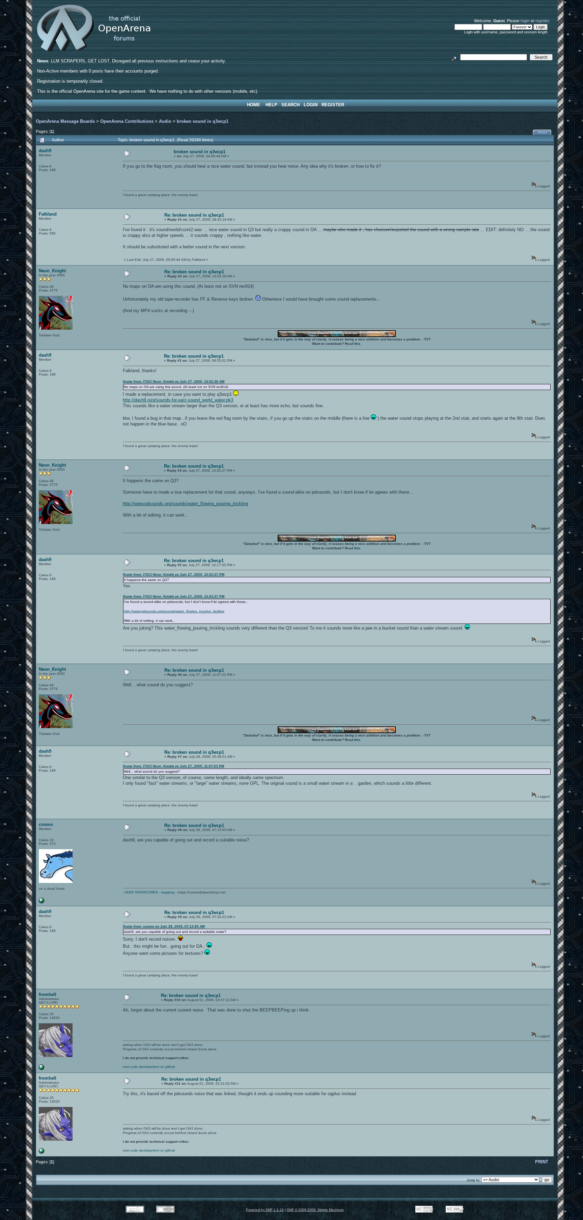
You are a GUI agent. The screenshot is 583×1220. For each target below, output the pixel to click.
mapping (167, 892)
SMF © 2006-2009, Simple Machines (315, 1210)
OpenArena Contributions (127, 121)
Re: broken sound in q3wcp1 (194, 215)
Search (290, 104)
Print (543, 132)
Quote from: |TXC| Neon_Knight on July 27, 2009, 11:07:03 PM (173, 766)
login (525, 21)
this (357, 343)
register (542, 21)
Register (333, 104)
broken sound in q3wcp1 (202, 121)
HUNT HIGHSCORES (141, 892)
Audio (165, 121)
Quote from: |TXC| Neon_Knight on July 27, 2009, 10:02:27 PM (173, 574)
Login (310, 104)
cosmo (46, 824)
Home (253, 104)
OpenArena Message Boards (65, 121)
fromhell (47, 994)
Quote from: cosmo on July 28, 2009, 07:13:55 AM (164, 926)
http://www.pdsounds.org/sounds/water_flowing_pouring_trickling (185, 503)
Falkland (48, 214)
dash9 (45, 150)
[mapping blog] (41, 902)
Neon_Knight (52, 270)
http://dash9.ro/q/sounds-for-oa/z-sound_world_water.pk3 (178, 400)
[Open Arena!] (41, 1069)
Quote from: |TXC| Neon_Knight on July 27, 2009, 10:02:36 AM (173, 381)
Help (271, 104)
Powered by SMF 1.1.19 (265, 1210)
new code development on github (149, 1067)
